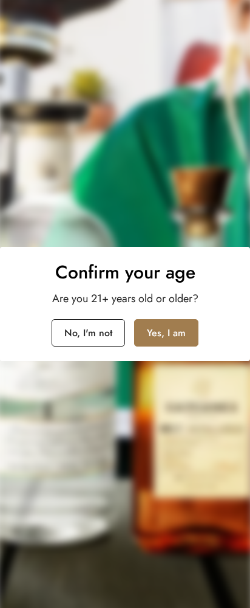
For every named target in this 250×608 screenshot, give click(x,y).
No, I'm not (88, 333)
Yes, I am (166, 333)
